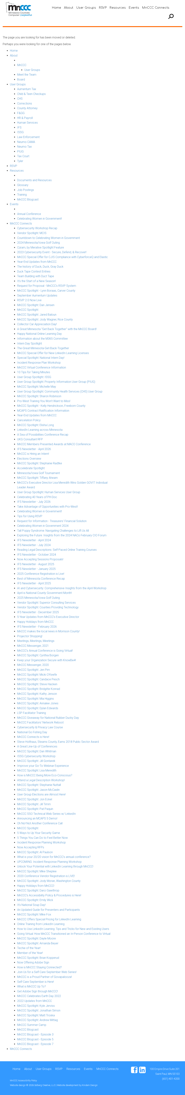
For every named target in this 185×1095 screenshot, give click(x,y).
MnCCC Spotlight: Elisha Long (35, 425)
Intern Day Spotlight (29, 343)
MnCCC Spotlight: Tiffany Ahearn (37, 477)
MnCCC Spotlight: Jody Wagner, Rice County (45, 319)
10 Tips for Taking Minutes (33, 372)
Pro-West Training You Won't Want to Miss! (43, 401)
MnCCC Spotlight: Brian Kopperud (38, 957)
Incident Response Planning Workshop (41, 842)
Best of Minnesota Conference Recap (41, 578)
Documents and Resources (34, 180)
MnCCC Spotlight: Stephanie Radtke (39, 463)
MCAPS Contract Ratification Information (43, 410)
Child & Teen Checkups (31, 94)
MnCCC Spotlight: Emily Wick (35, 900)
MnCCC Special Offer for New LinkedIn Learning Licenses (53, 353)
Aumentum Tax (26, 89)
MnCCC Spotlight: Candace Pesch (38, 679)
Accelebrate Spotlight (31, 468)
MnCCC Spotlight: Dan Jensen (35, 305)
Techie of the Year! (28, 948)
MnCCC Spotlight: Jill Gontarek (36, 761)
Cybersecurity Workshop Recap (37, 228)
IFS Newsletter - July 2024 (34, 545)
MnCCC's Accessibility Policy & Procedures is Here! (49, 895)
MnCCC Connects (155, 7)
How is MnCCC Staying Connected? (39, 967)
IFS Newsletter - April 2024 (34, 540)
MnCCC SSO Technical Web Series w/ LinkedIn (46, 813)
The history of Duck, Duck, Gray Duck (40, 266)
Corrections (24, 103)
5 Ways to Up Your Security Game (38, 833)
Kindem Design (90, 1085)
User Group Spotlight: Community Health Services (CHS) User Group (59, 391)
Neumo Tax (24, 146)
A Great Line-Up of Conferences (37, 746)
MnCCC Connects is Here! (33, 737)
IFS (19, 127)
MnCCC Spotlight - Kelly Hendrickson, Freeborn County (51, 405)
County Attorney (27, 108)
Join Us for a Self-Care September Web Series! (46, 972)
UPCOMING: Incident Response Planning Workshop (49, 861)
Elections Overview (29, 458)
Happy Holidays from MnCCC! (35, 885)
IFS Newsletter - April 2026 (34, 449)
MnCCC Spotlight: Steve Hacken (37, 684)
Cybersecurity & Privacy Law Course (40, 727)
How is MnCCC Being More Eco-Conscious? (44, 775)
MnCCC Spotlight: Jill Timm (34, 804)
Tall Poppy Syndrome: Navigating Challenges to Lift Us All (53, 530)
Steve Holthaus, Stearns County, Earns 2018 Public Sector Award (58, 741)
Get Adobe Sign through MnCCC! (37, 991)
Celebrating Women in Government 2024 (42, 525)
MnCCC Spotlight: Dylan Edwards (37, 708)
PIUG (20, 151)
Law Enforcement (28, 137)
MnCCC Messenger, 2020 (33, 665)
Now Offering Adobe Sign (33, 962)
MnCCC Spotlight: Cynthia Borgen (38, 655)
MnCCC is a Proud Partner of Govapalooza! (44, 977)
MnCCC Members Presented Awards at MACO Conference (54, 444)
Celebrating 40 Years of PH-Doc (37, 497)
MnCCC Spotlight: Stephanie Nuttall (39, 785)
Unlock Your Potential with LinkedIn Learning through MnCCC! (55, 866)
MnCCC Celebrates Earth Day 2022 (39, 996)
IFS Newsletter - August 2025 (35, 564)
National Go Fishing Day (32, 732)
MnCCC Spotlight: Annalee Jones (37, 703)
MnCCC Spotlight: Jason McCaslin (38, 789)
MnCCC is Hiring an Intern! (33, 453)
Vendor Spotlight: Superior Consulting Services (46, 602)
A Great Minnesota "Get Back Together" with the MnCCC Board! (56, 329)
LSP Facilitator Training (31, 713)
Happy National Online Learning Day (39, 333)
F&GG (21, 113)
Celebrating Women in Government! (39, 218)
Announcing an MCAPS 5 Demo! (37, 818)
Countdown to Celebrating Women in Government (48, 238)
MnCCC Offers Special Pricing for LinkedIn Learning (49, 919)
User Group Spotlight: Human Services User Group (48, 492)
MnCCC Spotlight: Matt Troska (36, 1015)
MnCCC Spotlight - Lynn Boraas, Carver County (46, 290)
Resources (117, 7)
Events (134, 7)
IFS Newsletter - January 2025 (36, 569)
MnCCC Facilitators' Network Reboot (40, 722)
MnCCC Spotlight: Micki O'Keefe (37, 674)
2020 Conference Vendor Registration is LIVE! (46, 876)
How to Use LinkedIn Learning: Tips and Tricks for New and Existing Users (63, 929)
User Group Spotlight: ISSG (34, 377)
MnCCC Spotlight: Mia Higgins (35, 698)
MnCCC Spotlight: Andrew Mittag (37, 1020)
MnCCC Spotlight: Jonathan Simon (38, 1010)
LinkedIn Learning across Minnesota (40, 429)
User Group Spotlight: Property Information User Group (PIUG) (56, 381)
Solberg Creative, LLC (45, 1085)
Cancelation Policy (29, 420)
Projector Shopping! (29, 636)
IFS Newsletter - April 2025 (34, 583)
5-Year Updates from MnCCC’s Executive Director (48, 617)
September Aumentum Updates (37, 295)
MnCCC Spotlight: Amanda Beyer (37, 943)
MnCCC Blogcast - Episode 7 (35, 1044)
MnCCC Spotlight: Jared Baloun (36, 314)
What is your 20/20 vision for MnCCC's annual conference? (54, 857)
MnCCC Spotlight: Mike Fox (34, 914)
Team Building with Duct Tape (35, 276)
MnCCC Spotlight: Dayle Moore (36, 938)
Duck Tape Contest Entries (33, 271)
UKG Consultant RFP (30, 439)
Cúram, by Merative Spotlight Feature (40, 247)
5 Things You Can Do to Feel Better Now (42, 837)
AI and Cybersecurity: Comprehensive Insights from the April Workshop (61, 588)
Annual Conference (29, 214)
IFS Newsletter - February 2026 (37, 626)
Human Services (27, 122)
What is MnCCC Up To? (31, 986)
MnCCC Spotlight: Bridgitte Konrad (38, 689)
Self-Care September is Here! (35, 981)
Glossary (22, 185)
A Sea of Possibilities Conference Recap (42, 434)
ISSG (20, 132)
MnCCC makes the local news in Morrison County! (48, 631)
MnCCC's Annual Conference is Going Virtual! (45, 650)
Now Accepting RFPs (30, 847)
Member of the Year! (30, 953)
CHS (20, 98)
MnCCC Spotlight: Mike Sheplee (37, 871)
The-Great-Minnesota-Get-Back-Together (43, 348)
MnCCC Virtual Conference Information (41, 367)
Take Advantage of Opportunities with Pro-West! (47, 506)
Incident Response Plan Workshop (39, 362)
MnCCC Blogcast (27, 199)
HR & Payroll (25, 118)
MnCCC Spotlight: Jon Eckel (34, 799)
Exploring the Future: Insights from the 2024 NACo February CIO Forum (61, 535)
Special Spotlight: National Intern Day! (40, 357)
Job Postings (25, 190)
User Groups (86, 7)
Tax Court (23, 156)
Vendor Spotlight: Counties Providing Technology (48, 607)
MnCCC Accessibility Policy (23, 1080)
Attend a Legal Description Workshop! (41, 780)
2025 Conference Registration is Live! (40, 573)
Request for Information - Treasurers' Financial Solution (52, 521)
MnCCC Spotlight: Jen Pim (33, 669)
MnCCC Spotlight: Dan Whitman (36, 751)
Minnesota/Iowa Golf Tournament (38, 473)
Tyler (20, 161)
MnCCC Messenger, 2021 (33, 645)
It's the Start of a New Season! (36, 281)
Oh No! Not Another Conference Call (40, 823)
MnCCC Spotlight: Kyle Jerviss (36, 1005)
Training (22, 194)
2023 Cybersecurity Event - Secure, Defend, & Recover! (51, 252)
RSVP (103, 7)
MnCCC (21, 65)
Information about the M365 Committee (42, 338)
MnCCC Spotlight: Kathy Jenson (37, 693)
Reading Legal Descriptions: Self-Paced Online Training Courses (57, 549)
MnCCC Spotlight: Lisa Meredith (36, 770)
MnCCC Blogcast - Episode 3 (35, 1034)
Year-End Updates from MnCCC (37, 261)
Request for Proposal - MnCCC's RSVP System (46, 285)
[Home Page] (19, 8)
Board (21, 79)
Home (56, 7)
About (68, 7)
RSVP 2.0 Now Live (29, 300)
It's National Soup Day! (31, 905)
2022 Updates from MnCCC (34, 1001)
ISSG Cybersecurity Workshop (36, 756)
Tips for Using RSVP (29, 516)
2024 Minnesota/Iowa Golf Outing (38, 242)
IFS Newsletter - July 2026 (34, 501)
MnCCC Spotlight (27, 309)
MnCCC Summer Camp (31, 1025)
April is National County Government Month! (44, 593)
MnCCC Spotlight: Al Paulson (35, 852)
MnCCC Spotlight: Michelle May (36, 386)
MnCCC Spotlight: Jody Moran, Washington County (49, 881)
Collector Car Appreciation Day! (37, 324)
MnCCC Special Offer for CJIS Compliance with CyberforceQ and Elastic (62, 257)
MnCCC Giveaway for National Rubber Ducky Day (48, 717)
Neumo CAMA (26, 142)
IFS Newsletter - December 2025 (38, 612)
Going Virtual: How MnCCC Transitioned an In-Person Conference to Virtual (63, 933)
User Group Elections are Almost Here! (41, 794)
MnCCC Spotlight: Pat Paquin (35, 809)
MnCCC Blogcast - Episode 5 (35, 1039)
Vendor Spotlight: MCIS (31, 233)
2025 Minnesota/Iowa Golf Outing (38, 597)
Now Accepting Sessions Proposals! (40, 559)
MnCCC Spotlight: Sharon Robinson (39, 396)
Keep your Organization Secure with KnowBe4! (46, 660)
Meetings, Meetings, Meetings (35, 641)
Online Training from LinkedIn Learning (40, 924)
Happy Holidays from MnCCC (35, 621)
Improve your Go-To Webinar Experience (43, 765)
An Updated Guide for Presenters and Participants (48, 909)
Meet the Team (26, 74)
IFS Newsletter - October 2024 (36, 554)
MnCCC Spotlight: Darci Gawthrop (38, 890)
